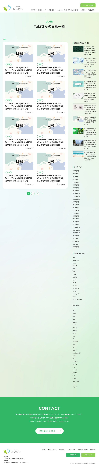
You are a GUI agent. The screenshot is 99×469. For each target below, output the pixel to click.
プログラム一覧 (61, 10)
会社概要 (51, 10)
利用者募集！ (91, 10)
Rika (74, 339)
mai (74, 319)
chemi (74, 274)
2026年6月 (76, 176)
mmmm (75, 330)
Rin (74, 344)
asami (74, 263)
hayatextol (76, 288)
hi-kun (75, 291)
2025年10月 (76, 199)
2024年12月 (76, 227)
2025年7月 (76, 207)
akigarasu (76, 260)
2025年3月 (76, 219)
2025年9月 (76, 202)
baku (74, 268)
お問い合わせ (88, 455)
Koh (74, 311)
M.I (74, 316)
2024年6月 (76, 244)
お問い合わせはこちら (47, 431)
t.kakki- (75, 361)
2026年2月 (76, 188)
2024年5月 (76, 247)
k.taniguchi (76, 294)
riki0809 (75, 342)
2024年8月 (76, 238)
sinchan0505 (77, 353)
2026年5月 (76, 179)
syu (74, 359)
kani (74, 297)
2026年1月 (76, 190)
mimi (74, 325)
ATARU (75, 266)
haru (74, 283)
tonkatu (75, 370)
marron (75, 322)
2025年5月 (76, 213)
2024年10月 (76, 233)
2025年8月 (76, 205)
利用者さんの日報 (73, 10)
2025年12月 (76, 193)
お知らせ (83, 10)
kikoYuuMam (76, 305)
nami (74, 333)
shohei (75, 350)
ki (73, 302)
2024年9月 (76, 236)
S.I (73, 347)
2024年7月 (76, 241)
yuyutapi (75, 387)
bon (74, 271)
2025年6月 (76, 210)
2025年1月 (76, 224)
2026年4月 (76, 182)
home (33, 10)
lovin (74, 313)
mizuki (75, 327)
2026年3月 (76, 185)
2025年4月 (76, 216)
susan (74, 356)
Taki (74, 367)
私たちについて (42, 10)
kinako (75, 308)
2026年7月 (76, 174)
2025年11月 (76, 196)
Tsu (74, 375)
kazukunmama (77, 299)
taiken (75, 364)
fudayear (75, 277)
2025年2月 (76, 221)
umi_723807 (76, 381)
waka (74, 384)
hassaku (75, 285)
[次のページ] (41, 193)
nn (74, 336)
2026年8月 (76, 171)
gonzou (75, 280)
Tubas (74, 378)
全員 (74, 257)
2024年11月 (76, 230)
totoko (75, 373)
